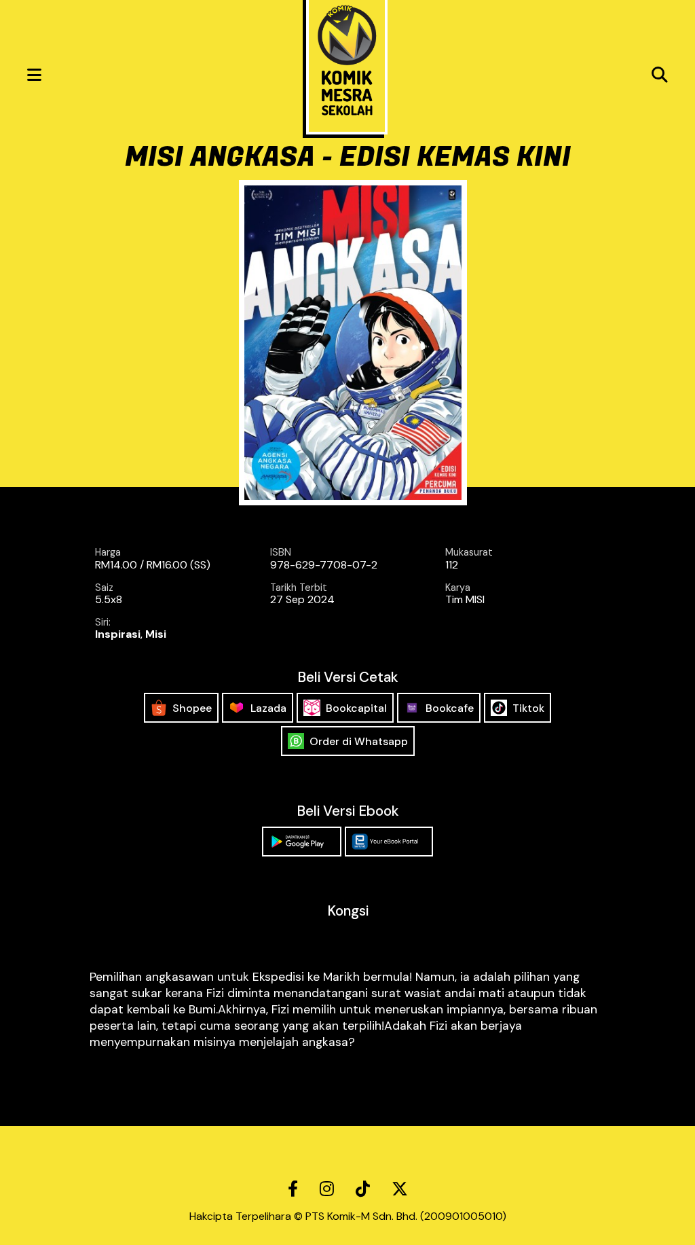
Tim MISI (465, 599)
